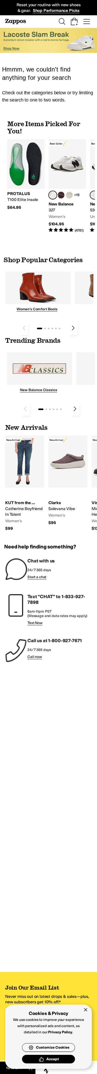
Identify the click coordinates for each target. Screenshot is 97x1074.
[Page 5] (56, 328)
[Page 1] (39, 328)
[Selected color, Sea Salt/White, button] (53, 195)
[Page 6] (59, 328)
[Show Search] (62, 21)
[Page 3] (48, 328)
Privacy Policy (60, 1032)
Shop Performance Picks (56, 10)
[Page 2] (45, 328)
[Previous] (24, 328)
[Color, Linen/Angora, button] (69, 195)
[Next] (73, 328)
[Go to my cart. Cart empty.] (74, 21)
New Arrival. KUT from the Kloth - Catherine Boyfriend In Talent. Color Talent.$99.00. (24, 483)
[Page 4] (52, 328)
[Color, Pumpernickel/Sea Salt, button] (61, 195)
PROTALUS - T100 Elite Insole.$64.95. (25, 174)
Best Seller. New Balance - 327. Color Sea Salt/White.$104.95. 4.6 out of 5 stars (67, 186)
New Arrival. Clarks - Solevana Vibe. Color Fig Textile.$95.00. (67, 480)
